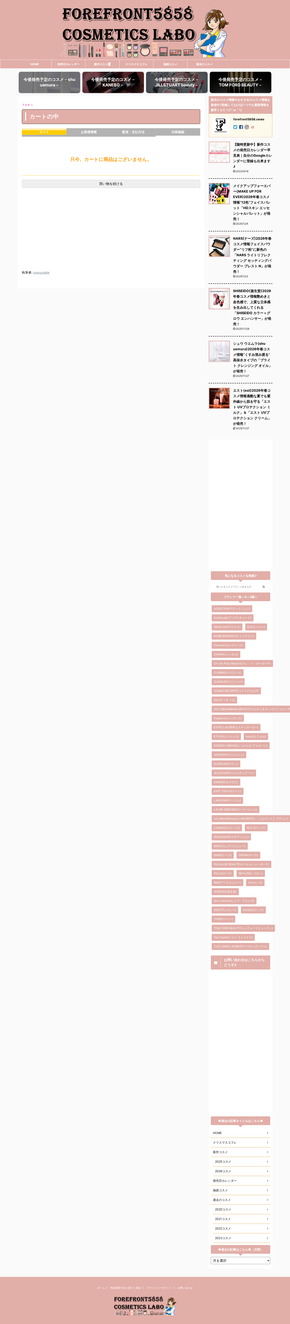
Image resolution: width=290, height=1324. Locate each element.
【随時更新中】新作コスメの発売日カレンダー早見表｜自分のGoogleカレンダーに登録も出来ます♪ (252, 155)
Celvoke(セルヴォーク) (228, 645)
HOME (34, 64)
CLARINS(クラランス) (227, 672)
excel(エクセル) (256, 736)
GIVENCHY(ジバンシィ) (229, 754)
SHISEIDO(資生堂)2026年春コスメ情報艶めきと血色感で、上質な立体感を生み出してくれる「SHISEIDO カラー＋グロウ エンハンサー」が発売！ (252, 307)
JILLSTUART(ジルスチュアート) (234, 773)
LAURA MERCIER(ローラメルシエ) (235, 809)
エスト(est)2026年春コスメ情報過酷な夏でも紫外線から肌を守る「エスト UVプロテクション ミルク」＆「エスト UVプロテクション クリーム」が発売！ (252, 407)
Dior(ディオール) (224, 700)
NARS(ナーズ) (223, 855)
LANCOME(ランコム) (227, 800)
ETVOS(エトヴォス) (226, 736)
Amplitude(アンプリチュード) (232, 617)
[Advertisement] (111, 233)
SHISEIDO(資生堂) (225, 891)
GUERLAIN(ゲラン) (226, 763)
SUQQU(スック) (253, 910)
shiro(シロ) (255, 882)
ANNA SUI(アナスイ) (227, 627)
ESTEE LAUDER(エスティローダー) (236, 727)
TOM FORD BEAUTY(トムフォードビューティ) (243, 928)
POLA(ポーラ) (223, 873)
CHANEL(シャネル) (226, 654)
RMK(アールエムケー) (227, 882)
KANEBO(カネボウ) (226, 782)
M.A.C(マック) (256, 827)
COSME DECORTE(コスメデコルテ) (236, 690)
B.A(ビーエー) (256, 627)
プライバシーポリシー (159, 1287)
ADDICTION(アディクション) (232, 608)
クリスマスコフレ (136, 64)
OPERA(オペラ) (248, 855)
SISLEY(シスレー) (225, 910)
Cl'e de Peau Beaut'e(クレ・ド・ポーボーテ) (242, 663)
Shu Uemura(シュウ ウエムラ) (234, 900)
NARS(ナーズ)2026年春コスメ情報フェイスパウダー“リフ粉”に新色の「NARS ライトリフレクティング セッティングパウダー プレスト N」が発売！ (252, 255)
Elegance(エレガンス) (228, 718)
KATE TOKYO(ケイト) (227, 791)
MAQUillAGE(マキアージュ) (231, 837)
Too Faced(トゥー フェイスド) (233, 937)
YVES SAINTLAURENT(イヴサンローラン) (240, 946)
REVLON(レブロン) (251, 873)
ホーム (101, 1287)
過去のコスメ (204, 64)
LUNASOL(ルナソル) (227, 827)
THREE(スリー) (223, 919)
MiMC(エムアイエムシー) (230, 846)
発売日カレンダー (69, 64)
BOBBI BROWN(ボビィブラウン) (234, 636)
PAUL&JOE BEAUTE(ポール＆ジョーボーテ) (241, 864)
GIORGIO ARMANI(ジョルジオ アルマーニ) (240, 745)
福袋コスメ (170, 64)
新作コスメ (101, 64)
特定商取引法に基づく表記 (125, 1287)
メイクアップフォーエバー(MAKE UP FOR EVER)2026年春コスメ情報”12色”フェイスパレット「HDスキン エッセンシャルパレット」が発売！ (251, 202)
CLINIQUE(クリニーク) (228, 681)
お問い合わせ (185, 1287)
